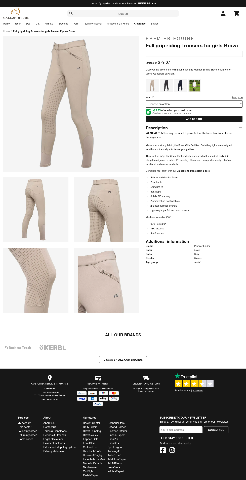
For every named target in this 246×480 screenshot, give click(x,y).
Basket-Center (91, 423)
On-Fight (88, 471)
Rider (18, 23)
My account (24, 423)
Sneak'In (113, 439)
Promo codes (25, 439)
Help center (24, 427)
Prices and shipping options (59, 447)
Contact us (50, 388)
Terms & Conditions (55, 431)
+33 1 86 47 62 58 (50, 399)
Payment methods (54, 443)
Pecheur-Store (116, 423)
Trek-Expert (114, 455)
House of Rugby (92, 455)
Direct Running (92, 431)
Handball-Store (92, 451)
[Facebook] (162, 450)
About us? (49, 423)
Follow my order (27, 431)
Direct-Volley (90, 435)
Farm (76, 23)
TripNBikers (115, 463)
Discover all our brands (123, 360)
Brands (154, 23)
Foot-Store (89, 443)
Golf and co (90, 447)
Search (123, 13)
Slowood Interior (117, 431)
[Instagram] (172, 450)
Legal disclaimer (53, 439)
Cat (37, 23)
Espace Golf (90, 439)
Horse (6, 23)
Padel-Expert (91, 475)
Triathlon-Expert (117, 459)
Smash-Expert (116, 435)
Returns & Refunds (54, 435)
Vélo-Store (114, 467)
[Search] (71, 13)
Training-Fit (114, 451)
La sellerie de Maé (94, 459)
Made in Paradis (92, 463)
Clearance (140, 23)
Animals (49, 23)
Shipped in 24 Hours (118, 23)
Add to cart (194, 119)
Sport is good (115, 447)
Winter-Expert (116, 471)
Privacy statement (53, 451)
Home (6, 31)
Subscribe (216, 430)
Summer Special (93, 23)
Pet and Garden (117, 427)
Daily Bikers (90, 427)
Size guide (237, 97)
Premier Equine (170, 38)
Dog (28, 23)
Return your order (146, 391)
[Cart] (236, 13)
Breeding (63, 23)
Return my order (27, 435)
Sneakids (113, 443)
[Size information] (153, 97)
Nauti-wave (90, 467)
